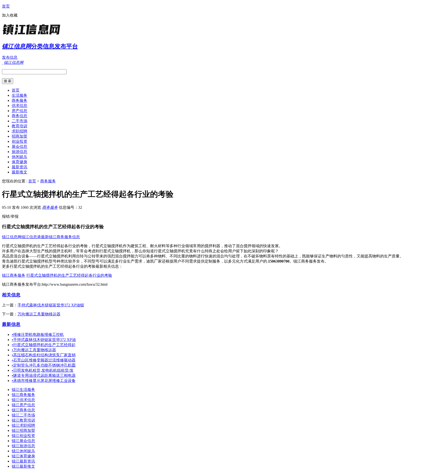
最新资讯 (19, 167)
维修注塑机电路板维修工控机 (38, 334)
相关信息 (11, 294)
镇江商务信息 (23, 410)
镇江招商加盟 (23, 430)
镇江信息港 (31, 237)
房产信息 (19, 111)
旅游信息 (19, 152)
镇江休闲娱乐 (23, 451)
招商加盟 (19, 136)
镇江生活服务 (23, 390)
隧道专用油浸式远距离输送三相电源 (44, 375)
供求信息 (19, 106)
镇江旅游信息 (23, 446)
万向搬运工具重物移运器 (39, 314)
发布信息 (10, 57)
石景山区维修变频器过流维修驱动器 (44, 360)
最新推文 (19, 172)
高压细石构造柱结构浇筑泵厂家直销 (44, 355)
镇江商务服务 (13, 275)
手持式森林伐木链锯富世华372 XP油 (44, 340)
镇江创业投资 (23, 436)
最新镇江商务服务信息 (60, 237)
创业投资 (19, 141)
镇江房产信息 (23, 405)
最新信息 (11, 324)
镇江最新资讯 (23, 461)
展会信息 (19, 146)
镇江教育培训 (23, 420)
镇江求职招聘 (23, 425)
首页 (6, 6)
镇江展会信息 (23, 441)
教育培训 (19, 126)
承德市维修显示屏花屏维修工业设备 (44, 380)
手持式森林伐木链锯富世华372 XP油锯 (51, 305)
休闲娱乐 (19, 157)
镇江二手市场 (23, 415)
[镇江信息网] (32, 35)
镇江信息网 (11, 237)
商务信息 (19, 116)
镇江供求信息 (23, 400)
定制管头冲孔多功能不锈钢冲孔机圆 (44, 365)
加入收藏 (10, 15)
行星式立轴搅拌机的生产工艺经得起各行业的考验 (69, 275)
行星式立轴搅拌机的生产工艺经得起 (44, 345)
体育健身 (19, 162)
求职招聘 (19, 131)
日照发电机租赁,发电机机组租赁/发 (43, 370)
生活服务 (19, 95)
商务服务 (19, 100)
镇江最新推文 (23, 466)
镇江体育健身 (23, 456)
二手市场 (19, 121)
